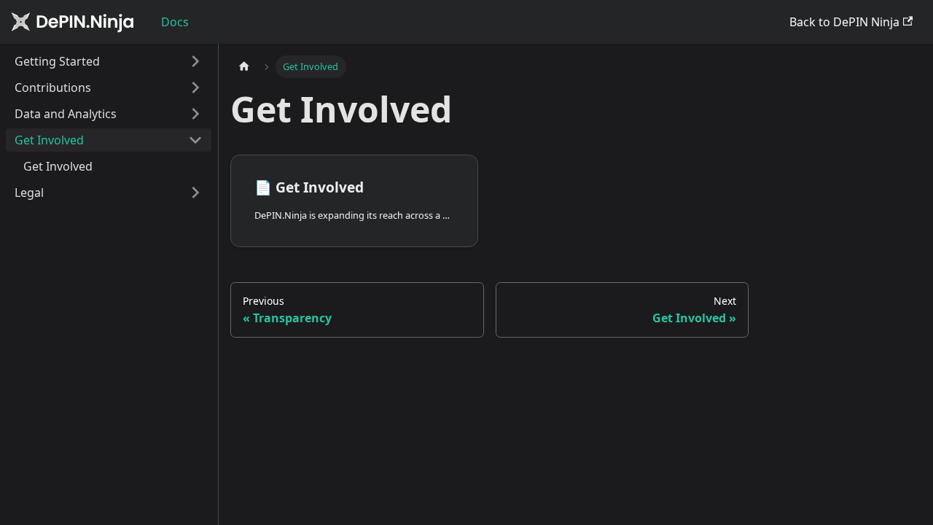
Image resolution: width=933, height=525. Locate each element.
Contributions (53, 87)
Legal (29, 192)
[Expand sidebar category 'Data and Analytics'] (195, 113)
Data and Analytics (66, 114)
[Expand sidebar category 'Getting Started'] (195, 61)
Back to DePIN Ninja (844, 22)
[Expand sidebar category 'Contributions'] (195, 87)
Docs (175, 22)
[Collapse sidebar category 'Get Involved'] (195, 140)
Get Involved (49, 140)
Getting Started (57, 61)
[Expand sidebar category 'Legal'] (195, 192)
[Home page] (244, 66)
